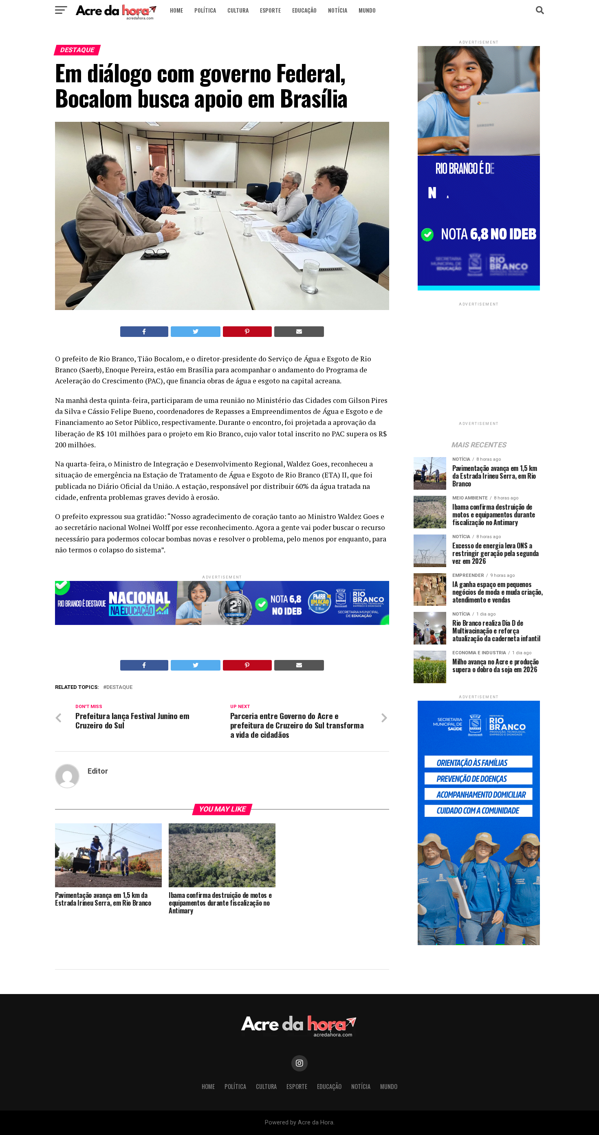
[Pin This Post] (247, 331)
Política (205, 10)
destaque (119, 687)
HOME (176, 10)
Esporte (270, 10)
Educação (304, 10)
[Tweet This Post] (196, 331)
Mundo (367, 10)
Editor (98, 771)
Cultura (238, 10)
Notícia (337, 10)
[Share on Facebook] (144, 331)
